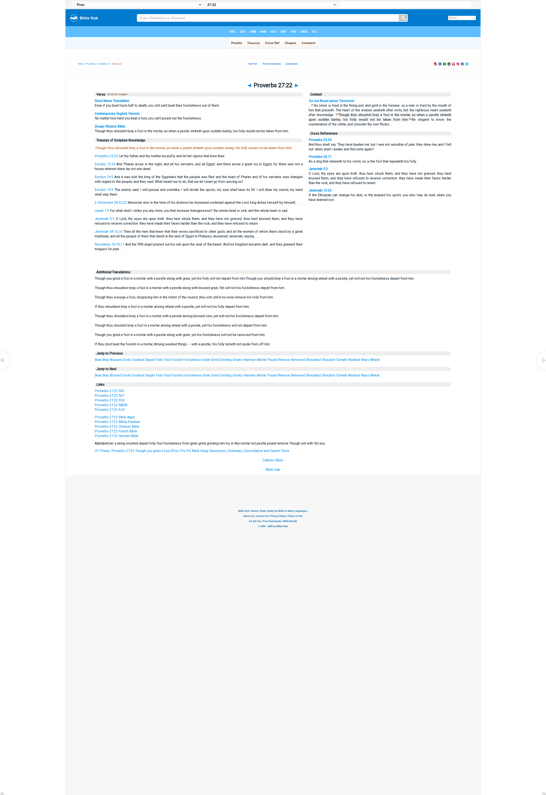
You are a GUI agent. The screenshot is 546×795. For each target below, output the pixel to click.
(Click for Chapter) (116, 94)
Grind (215, 360)
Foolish (176, 360)
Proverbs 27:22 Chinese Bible (117, 426)
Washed (354, 360)
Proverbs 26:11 (320, 157)
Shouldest (313, 360)
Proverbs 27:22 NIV (109, 391)
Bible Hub (273, 470)
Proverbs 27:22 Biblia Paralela (117, 422)
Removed (298, 360)
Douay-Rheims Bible (110, 126)
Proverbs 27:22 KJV (110, 410)
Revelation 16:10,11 (109, 244)
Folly (159, 360)
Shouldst (328, 360)
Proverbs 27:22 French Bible (116, 431)
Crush (126, 360)
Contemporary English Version (117, 114)
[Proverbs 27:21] (5, 370)
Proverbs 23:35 (320, 140)
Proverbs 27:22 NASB (111, 405)
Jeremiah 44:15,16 (108, 232)
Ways (365, 360)
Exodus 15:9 (104, 190)
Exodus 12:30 (105, 164)
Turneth (341, 360)
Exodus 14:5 (104, 177)
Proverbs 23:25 (106, 156)
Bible (80, 63)
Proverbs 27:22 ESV (110, 400)
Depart (150, 360)
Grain (206, 360)
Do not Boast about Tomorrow (331, 101)
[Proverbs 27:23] (540, 370)
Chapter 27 (104, 63)
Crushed (138, 360)
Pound (272, 360)
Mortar (261, 360)
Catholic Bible (273, 460)
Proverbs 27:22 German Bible (116, 436)
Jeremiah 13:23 (320, 190)
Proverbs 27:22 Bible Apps (115, 417)
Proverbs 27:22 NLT (109, 396)
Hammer (249, 360)
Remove (284, 360)
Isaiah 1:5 (102, 211)
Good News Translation (112, 101)
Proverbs (90, 63)
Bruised (115, 360)
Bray (105, 360)
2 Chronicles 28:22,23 (111, 203)
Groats (237, 360)
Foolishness (192, 360)
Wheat (374, 360)
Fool (167, 360)
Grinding (225, 360)
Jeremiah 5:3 (104, 219)
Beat (98, 360)
